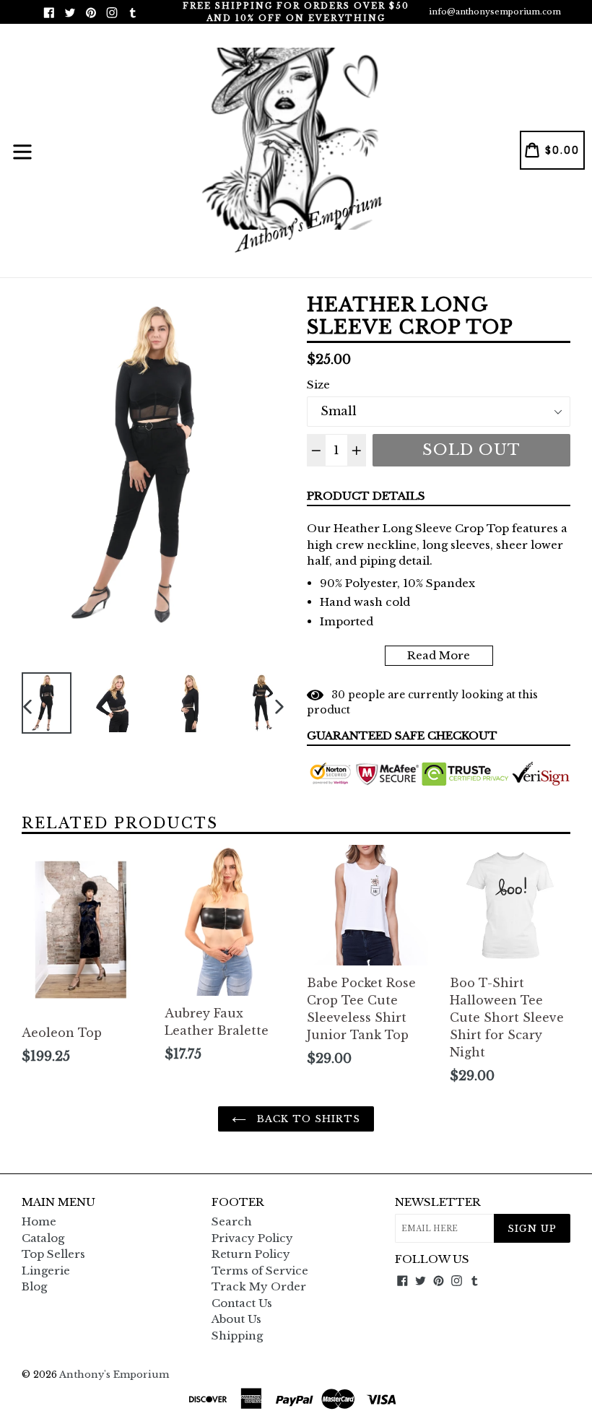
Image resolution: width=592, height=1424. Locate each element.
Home (39, 1221)
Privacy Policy (252, 1238)
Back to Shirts (307, 1119)
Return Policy (251, 1254)
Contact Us (242, 1303)
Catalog (43, 1238)
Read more (438, 655)
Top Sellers (53, 1254)
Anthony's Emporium (114, 1374)
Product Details (366, 496)
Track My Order (259, 1286)
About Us (236, 1319)
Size (318, 384)
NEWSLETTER (438, 1202)
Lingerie (46, 1270)
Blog (34, 1286)
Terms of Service (260, 1270)
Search (232, 1221)
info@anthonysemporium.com (495, 11)
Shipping (237, 1335)
